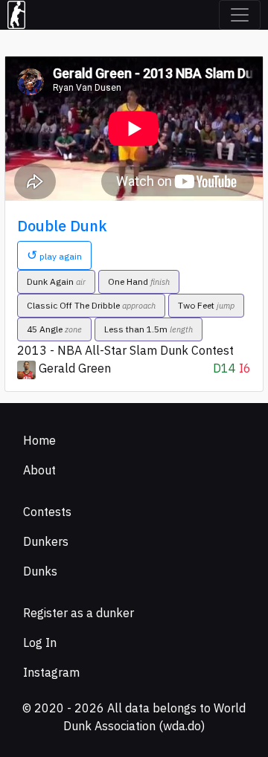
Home (39, 440)
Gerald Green (75, 368)
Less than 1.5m (148, 329)
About (39, 470)
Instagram (51, 672)
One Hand (139, 281)
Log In (40, 642)
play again (54, 255)
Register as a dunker (78, 612)
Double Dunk (62, 226)
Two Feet (206, 305)
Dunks (40, 571)
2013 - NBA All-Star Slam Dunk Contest (125, 350)
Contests (47, 511)
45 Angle (54, 329)
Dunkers (45, 541)
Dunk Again (56, 281)
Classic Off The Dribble (91, 305)
